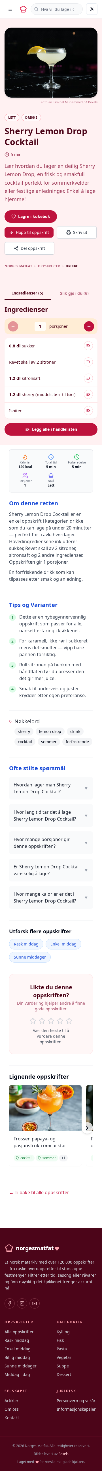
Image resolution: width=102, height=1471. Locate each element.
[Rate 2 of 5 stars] (41, 1020)
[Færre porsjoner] (13, 326)
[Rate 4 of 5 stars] (60, 1020)
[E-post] (34, 1303)
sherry (24, 731)
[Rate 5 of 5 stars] (69, 1020)
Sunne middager (30, 957)
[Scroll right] (87, 1128)
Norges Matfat (18, 266)
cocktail (25, 741)
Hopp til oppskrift (32, 232)
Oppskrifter (49, 266)
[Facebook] (10, 1303)
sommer (49, 741)
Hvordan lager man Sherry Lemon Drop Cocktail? (51, 788)
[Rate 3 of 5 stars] (51, 1020)
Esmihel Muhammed (68, 102)
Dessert (64, 1374)
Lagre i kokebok (34, 216)
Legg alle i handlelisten (54, 429)
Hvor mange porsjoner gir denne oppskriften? (51, 842)
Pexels (92, 102)
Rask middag (26, 944)
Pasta (62, 1348)
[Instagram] (22, 1303)
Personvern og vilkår (76, 1400)
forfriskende (77, 741)
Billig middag (17, 1357)
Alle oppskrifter (19, 1331)
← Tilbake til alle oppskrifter (39, 1192)
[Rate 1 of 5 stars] (32, 1020)
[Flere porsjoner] (89, 326)
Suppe (63, 1366)
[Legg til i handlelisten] (88, 345)
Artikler (11, 1400)
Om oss (12, 1409)
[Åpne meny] (10, 9)
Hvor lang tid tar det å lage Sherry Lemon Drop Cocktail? (51, 815)
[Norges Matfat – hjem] (23, 9)
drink (75, 731)
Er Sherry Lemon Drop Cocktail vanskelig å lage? (51, 870)
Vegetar (64, 1357)
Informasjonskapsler (76, 1409)
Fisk (60, 1340)
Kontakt (12, 1417)
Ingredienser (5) (27, 293)
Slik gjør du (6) (74, 293)
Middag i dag (17, 1374)
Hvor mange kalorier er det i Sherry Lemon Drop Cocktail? (51, 897)
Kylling (63, 1331)
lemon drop (50, 731)
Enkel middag (63, 944)
